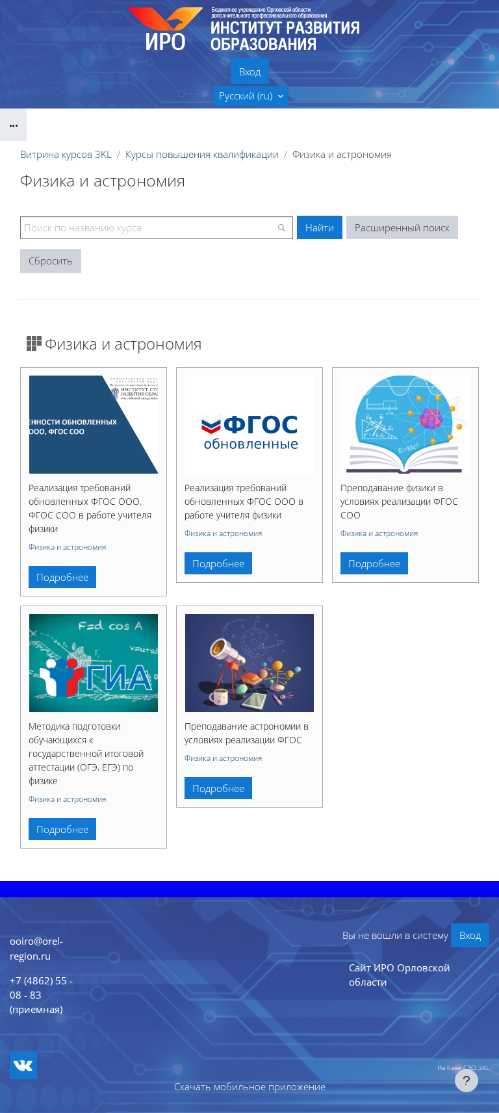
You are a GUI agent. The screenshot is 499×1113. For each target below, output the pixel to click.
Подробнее (62, 576)
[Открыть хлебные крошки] (13, 125)
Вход (250, 71)
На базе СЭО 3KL (463, 1067)
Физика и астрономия (67, 546)
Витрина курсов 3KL (66, 153)
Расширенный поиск (402, 227)
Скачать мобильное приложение (250, 1086)
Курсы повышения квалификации (202, 153)
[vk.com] (23, 1065)
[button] (251, 96)
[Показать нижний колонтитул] (466, 1080)
